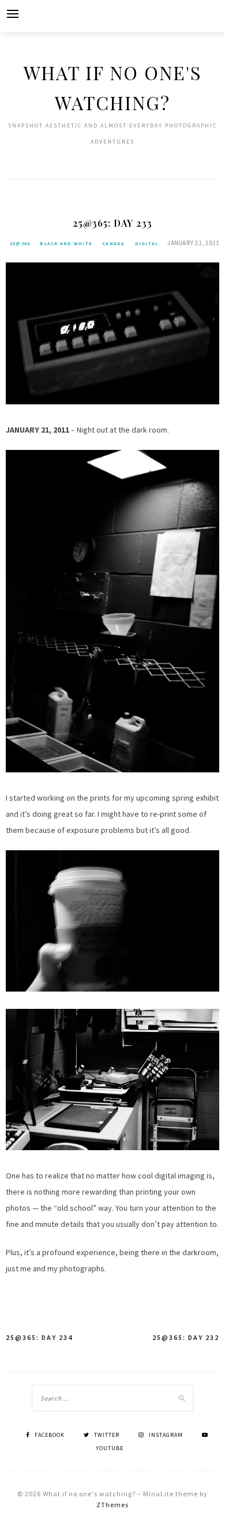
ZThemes (112, 1504)
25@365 (20, 243)
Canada (113, 243)
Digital (147, 243)
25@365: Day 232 (185, 1337)
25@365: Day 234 (39, 1337)
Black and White (66, 243)
